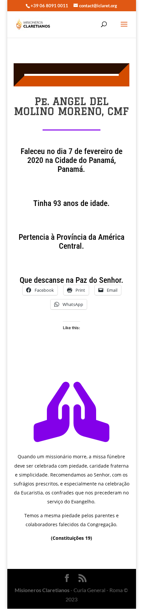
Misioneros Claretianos (42, 590)
